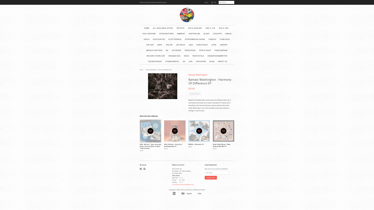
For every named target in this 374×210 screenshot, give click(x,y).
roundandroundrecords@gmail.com (183, 184)
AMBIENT (181, 33)
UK (184, 61)
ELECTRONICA (175, 39)
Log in (206, 2)
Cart (215, 2)
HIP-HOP (150, 45)
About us (222, 61)
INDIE (159, 45)
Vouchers (201, 61)
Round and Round (186, 190)
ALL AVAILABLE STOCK (163, 28)
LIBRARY (224, 45)
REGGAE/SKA (174, 56)
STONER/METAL (172, 61)
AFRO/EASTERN (166, 33)
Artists (180, 28)
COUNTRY (217, 33)
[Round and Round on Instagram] (144, 169)
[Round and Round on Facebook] (141, 169)
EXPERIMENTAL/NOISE (195, 39)
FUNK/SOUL (225, 39)
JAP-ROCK (180, 45)
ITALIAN (169, 45)
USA (191, 61)
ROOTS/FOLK (198, 56)
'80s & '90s (223, 28)
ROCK (186, 56)
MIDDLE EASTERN (154, 50)
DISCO (147, 39)
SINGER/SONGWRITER (217, 56)
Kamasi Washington (197, 75)
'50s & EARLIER (195, 28)
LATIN (213, 45)
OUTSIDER (176, 50)
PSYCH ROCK (205, 50)
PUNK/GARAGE (221, 50)
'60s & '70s (210, 28)
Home (146, 28)
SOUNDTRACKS (155, 61)
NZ (167, 50)
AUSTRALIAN (194, 33)
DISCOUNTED (159, 39)
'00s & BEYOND (149, 33)
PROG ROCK (190, 50)
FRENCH (212, 39)
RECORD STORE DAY (156, 56)
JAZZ (191, 45)
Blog (212, 61)
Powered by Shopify (199, 190)
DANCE (228, 33)
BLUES (207, 33)
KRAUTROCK (202, 45)
